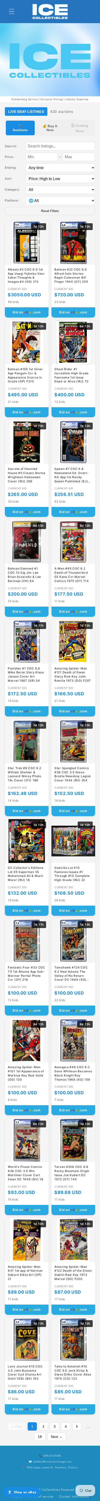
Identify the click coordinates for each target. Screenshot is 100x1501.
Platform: (12, 200)
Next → (56, 1437)
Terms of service (40, 1496)
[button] (11, 11)
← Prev (16, 1426)
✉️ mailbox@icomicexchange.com (50, 1461)
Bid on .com (27, 312)
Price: (9, 157)
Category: (12, 189)
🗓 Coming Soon (79, 128)
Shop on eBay (25, 1492)
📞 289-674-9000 (50, 1456)
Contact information (74, 1496)
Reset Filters (50, 211)
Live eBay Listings (26, 111)
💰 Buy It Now (49, 128)
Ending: (10, 167)
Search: (11, 146)
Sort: (8, 178)
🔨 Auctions (20, 128)
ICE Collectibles (47, 1489)
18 (40, 1437)
